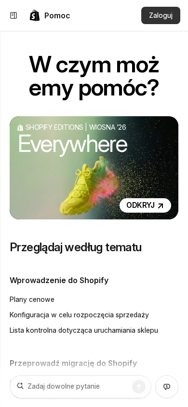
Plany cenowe (32, 299)
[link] (49, 15)
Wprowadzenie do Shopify (59, 280)
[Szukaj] (139, 386)
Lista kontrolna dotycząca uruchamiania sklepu (84, 330)
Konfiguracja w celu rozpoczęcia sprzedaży (79, 315)
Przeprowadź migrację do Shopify (73, 363)
